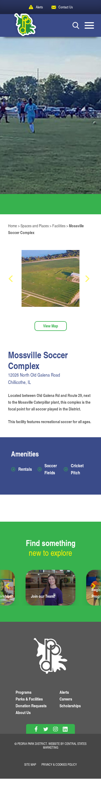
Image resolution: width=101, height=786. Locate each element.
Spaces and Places (34, 225)
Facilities (58, 225)
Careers (66, 699)
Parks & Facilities (29, 699)
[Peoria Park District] (21, 25)
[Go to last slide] (12, 278)
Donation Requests (31, 706)
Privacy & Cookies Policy (59, 764)
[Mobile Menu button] (89, 25)
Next (93, 586)
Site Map (30, 764)
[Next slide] (89, 278)
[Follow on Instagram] (55, 729)
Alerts (39, 7)
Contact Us (65, 7)
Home (12, 225)
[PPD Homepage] (50, 656)
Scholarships (70, 706)
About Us (23, 712)
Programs (24, 692)
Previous (8, 586)
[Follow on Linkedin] (65, 729)
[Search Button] (75, 25)
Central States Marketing (65, 745)
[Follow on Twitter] (45, 729)
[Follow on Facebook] (36, 729)
